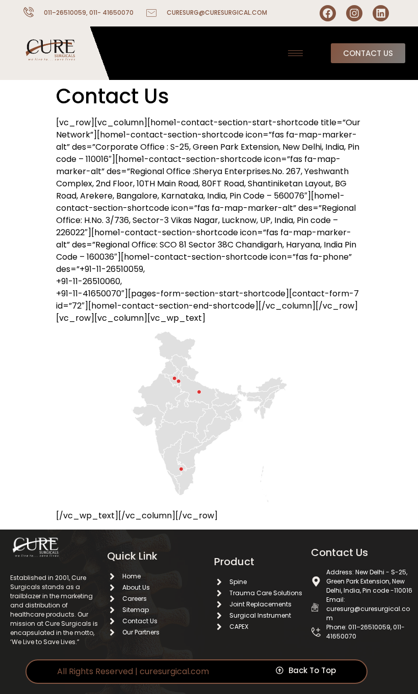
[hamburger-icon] (295, 53)
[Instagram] (354, 13)
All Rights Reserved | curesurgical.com (133, 671)
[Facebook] (328, 13)
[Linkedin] (381, 13)
